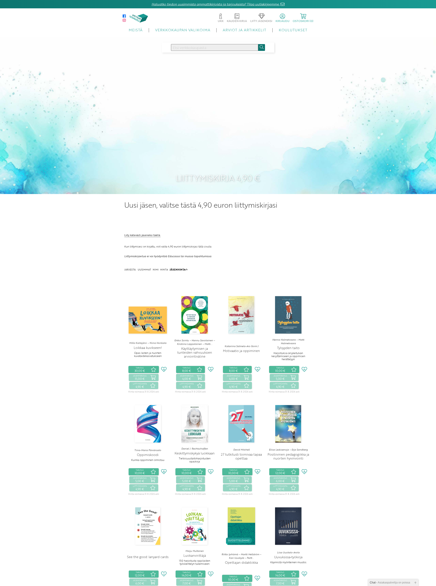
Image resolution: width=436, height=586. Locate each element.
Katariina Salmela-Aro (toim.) (241, 346)
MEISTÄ (136, 30)
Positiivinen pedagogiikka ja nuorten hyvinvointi (288, 456)
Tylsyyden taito (288, 348)
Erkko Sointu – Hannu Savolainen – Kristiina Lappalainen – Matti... (194, 342)
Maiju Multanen (194, 551)
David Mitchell (241, 449)
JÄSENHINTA (177, 269)
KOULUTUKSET (293, 30)
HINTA (164, 269)
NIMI (156, 269)
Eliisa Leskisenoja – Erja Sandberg (288, 449)
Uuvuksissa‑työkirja (288, 557)
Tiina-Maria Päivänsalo (147, 450)
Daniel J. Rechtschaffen (194, 448)
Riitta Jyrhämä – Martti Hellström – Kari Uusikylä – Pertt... (241, 556)
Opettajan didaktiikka (241, 562)
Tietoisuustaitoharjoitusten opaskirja (195, 460)
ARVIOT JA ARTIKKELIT (244, 30)
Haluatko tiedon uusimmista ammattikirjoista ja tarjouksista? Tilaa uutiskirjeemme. (216, 4)
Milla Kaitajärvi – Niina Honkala (147, 343)
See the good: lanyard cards (147, 557)
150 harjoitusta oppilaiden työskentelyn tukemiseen (194, 562)
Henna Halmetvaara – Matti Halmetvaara (288, 341)
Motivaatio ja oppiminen (241, 351)
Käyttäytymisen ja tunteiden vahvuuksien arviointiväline (194, 352)
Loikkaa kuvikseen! (148, 348)
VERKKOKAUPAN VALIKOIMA (182, 30)
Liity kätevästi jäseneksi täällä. (142, 235)
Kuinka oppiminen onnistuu (147, 459)
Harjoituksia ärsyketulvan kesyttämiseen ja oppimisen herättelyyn (288, 356)
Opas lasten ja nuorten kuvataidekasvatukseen (148, 354)
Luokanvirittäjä (194, 555)
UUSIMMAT (144, 269)
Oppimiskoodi (148, 455)
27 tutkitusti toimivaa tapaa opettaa (241, 456)
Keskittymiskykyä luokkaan (195, 453)
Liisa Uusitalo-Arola (288, 552)
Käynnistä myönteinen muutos (288, 562)
